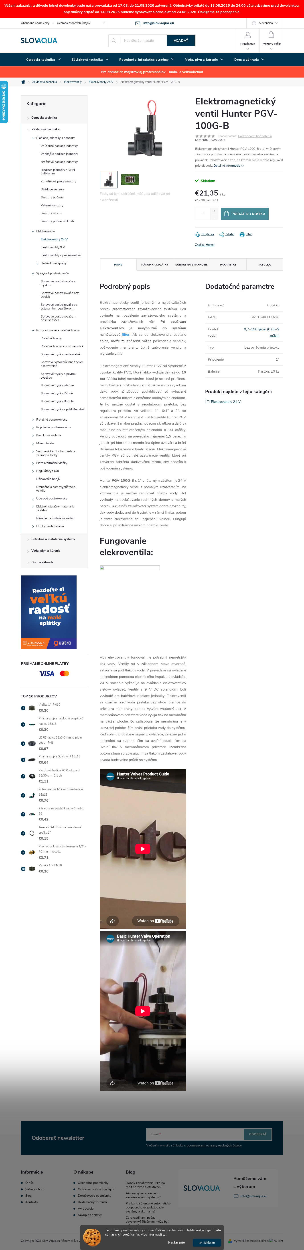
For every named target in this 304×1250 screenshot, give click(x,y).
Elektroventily (45, 231)
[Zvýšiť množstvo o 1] (214, 211)
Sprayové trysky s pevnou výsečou (59, 376)
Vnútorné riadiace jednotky (59, 146)
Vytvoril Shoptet (244, 1241)
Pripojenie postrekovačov (53, 427)
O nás (29, 1183)
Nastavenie (176, 1242)
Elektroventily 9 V (53, 247)
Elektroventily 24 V (54, 239)
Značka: (205, 245)
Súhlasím (209, 1242)
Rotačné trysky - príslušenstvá (62, 346)
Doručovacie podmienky (94, 1196)
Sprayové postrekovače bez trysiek (60, 295)
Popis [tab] (118, 264)
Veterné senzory (52, 205)
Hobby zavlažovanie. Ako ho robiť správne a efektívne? (145, 1185)
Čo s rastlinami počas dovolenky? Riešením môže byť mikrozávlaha (147, 1222)
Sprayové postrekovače (52, 273)
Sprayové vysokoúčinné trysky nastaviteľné (62, 364)
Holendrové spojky (54, 263)
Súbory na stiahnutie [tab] (191, 264)
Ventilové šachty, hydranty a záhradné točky (55, 453)
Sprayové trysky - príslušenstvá (62, 409)
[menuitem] (43, 60)
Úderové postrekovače (51, 498)
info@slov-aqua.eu (254, 1196)
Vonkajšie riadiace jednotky (59, 154)
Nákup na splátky (90, 1215)
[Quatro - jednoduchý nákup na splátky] (54, 612)
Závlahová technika (46, 129)
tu (164, 1234)
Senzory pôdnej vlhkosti (57, 221)
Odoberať (258, 1134)
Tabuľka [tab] (264, 264)
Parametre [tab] (228, 264)
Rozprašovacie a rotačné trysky (58, 330)
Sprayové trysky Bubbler (58, 401)
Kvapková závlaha (48, 435)
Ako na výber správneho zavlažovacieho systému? (143, 1195)
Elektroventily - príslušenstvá (61, 255)
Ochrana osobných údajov (73, 23)
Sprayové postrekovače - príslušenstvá (58, 318)
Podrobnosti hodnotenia (255, 136)
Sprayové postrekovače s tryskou (58, 283)
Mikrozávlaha (45, 443)
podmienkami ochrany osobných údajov (214, 1145)
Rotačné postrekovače (51, 419)
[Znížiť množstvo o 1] (214, 217)
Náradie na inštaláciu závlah (55, 518)
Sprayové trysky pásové (57, 385)
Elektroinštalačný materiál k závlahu (55, 508)
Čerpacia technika (44, 118)
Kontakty (31, 1202)
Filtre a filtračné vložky (51, 463)
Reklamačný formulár (92, 1202)
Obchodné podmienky (35, 23)
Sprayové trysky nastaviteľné (60, 354)
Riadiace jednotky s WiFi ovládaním (58, 172)
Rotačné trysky (51, 338)
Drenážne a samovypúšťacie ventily (55, 489)
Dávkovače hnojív (48, 479)
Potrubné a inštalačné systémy (53, 539)
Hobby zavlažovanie (50, 526)
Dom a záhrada (42, 562)
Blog (28, 1196)
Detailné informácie (227, 166)
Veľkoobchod (34, 1189)
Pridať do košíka (248, 214)
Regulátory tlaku (47, 471)
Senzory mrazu (51, 213)
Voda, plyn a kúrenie (45, 551)
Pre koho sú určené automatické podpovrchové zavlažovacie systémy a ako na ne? (148, 1207)
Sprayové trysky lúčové (57, 393)
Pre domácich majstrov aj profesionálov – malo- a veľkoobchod (152, 72)
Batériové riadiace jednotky (59, 162)
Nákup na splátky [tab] (154, 264)
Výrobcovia (85, 1208)
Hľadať (181, 40)
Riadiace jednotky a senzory (55, 138)
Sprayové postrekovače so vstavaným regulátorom (59, 307)
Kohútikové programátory (58, 181)
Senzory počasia (52, 197)
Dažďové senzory (53, 189)
